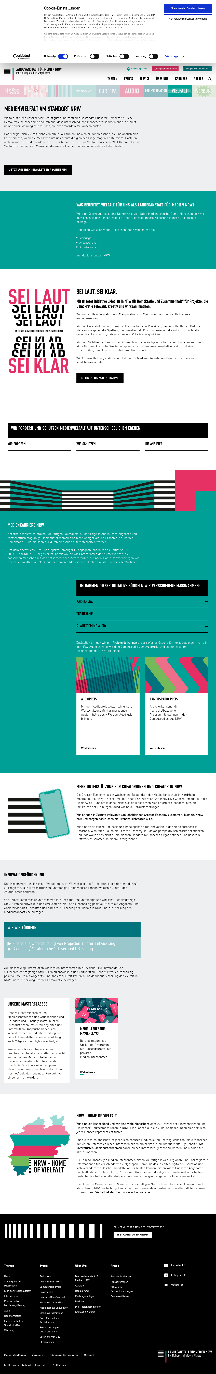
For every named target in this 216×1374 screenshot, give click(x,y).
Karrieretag (84, 602)
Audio (7, 1310)
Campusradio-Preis (50, 1287)
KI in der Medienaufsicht (17, 1291)
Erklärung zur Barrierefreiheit (63, 1355)
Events (44, 1266)
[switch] (94, 56)
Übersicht (89, 1355)
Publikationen (59, 1365)
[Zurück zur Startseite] (33, 75)
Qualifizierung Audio (91, 626)
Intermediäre (11, 1296)
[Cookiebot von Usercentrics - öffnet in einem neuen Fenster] (22, 56)
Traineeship (84, 614)
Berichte (80, 1301)
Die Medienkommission (88, 1306)
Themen (9, 1266)
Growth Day (46, 1292)
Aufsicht (79, 1285)
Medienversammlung (51, 1313)
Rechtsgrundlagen (85, 1296)
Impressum (37, 1355)
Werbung (9, 1330)
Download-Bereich (121, 1296)
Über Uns (80, 1266)
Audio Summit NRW (51, 1281)
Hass (7, 1276)
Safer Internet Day (50, 1337)
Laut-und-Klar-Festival (52, 1297)
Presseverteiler (119, 1282)
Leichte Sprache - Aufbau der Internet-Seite (25, 1365)
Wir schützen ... (87, 444)
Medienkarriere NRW (51, 1302)
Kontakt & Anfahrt (85, 1312)
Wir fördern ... (18, 444)
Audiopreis (45, 1276)
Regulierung (82, 1291)
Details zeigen (172, 56)
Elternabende (47, 1342)
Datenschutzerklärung (15, 1355)
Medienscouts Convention (54, 1307)
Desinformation (12, 1316)
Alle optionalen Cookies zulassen (188, 8)
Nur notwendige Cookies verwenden (188, 18)
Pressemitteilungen (121, 1276)
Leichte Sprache (139, 68)
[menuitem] (112, 81)
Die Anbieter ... (155, 444)
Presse (115, 1266)
